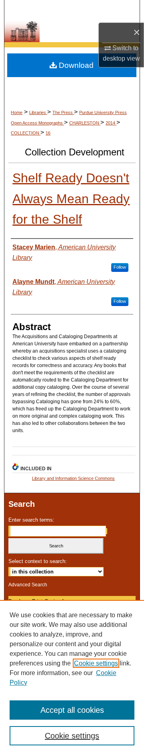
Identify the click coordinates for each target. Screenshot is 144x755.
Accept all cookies (72, 710)
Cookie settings (96, 663)
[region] (72, 677)
